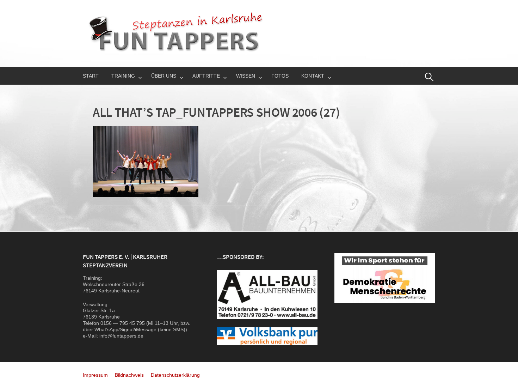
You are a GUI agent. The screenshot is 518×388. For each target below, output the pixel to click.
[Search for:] (429, 77)
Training (123, 76)
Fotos (280, 76)
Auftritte (206, 76)
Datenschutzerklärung (175, 375)
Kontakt (312, 76)
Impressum (95, 375)
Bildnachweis (129, 375)
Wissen (245, 76)
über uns (163, 76)
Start (91, 76)
